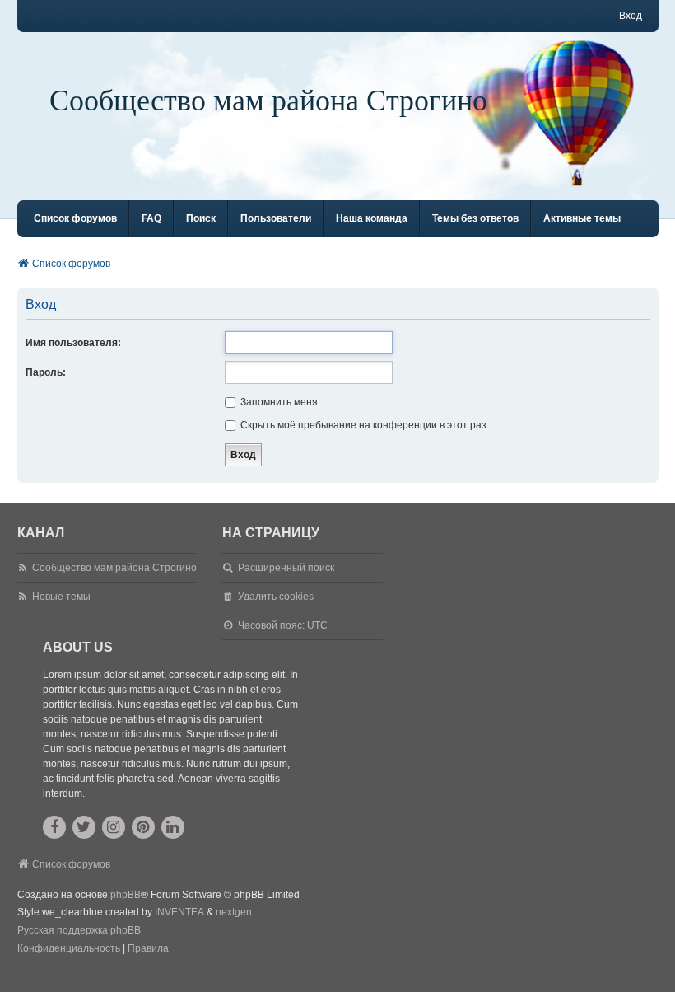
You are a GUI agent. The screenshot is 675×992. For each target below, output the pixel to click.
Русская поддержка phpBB (79, 930)
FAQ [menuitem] (151, 218)
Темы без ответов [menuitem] (475, 218)
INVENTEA (179, 912)
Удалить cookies (276, 596)
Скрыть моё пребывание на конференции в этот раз (362, 425)
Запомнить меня (278, 402)
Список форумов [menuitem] (75, 218)
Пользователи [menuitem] (275, 218)
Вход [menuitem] (630, 15)
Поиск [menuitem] (201, 218)
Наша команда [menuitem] (371, 218)
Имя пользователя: (73, 343)
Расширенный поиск (286, 567)
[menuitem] (68, 949)
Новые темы (61, 596)
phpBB (125, 895)
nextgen (234, 912)
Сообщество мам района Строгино (268, 99)
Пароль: (46, 372)
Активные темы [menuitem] (582, 218)
